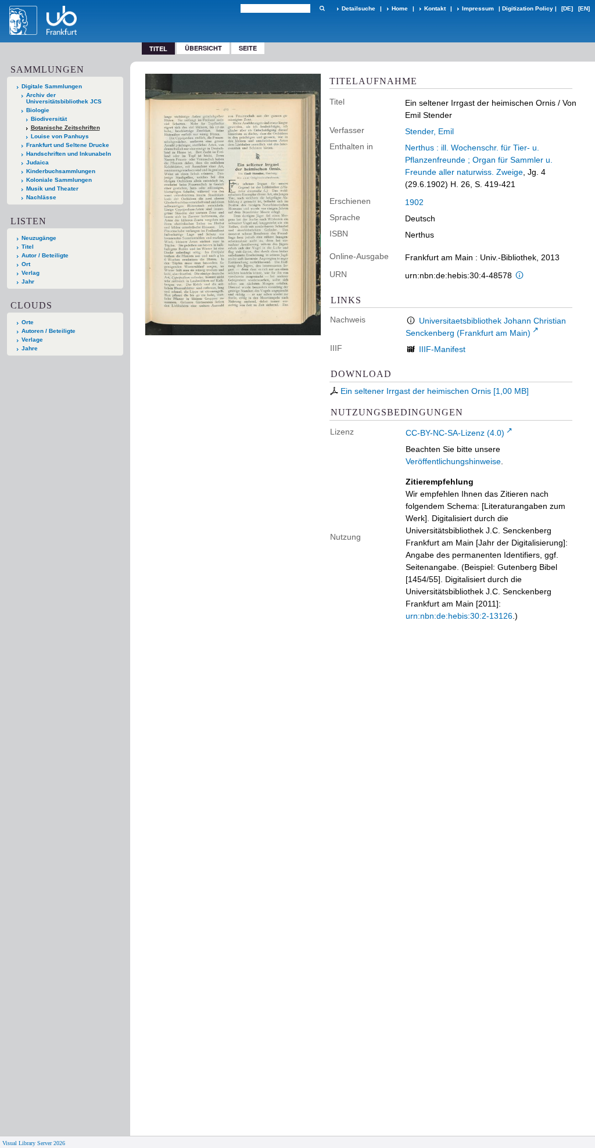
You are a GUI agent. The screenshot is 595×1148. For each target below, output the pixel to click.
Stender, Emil (429, 131)
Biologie (37, 110)
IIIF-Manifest (442, 349)
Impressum (478, 8)
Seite (248, 48)
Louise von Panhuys (60, 136)
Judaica (37, 162)
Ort (25, 264)
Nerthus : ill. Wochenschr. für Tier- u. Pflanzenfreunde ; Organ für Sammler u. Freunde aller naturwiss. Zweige (479, 160)
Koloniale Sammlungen (59, 180)
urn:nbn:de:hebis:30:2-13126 (459, 615)
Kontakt (435, 8)
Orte (27, 322)
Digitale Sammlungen (51, 86)
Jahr (27, 281)
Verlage (32, 339)
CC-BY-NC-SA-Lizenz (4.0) (455, 432)
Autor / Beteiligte (45, 255)
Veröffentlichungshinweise (453, 461)
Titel (27, 246)
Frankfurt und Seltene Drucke (67, 145)
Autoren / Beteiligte (48, 331)
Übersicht (203, 48)
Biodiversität (49, 119)
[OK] (322, 8)
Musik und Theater (52, 188)
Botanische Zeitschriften (65, 127)
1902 (414, 202)
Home (400, 8)
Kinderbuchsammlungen (60, 171)
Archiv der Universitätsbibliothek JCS (64, 98)
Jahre (29, 348)
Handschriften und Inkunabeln (68, 153)
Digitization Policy (527, 8)
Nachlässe (41, 197)
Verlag (30, 273)
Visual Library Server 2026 (33, 1143)
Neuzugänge (38, 238)
